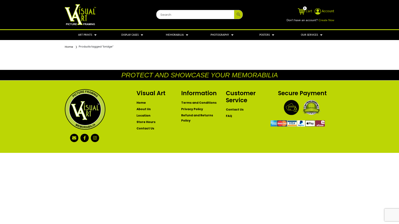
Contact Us (145, 128)
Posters (264, 35)
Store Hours (146, 122)
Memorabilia (175, 35)
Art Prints (85, 35)
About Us (144, 109)
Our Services (309, 35)
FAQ (229, 116)
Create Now (326, 20)
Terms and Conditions (199, 103)
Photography (220, 35)
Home (69, 47)
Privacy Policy (192, 109)
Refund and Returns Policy (197, 118)
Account (327, 11)
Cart (308, 11)
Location (143, 115)
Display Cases (130, 35)
